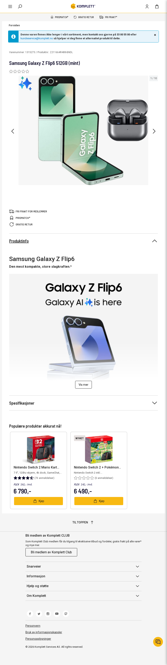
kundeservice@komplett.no (37, 38)
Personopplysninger (38, 638)
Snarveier (34, 566)
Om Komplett (36, 596)
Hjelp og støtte (37, 586)
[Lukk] (155, 35)
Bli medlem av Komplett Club (51, 552)
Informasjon (36, 576)
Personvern (32, 625)
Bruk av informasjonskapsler (43, 632)
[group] (83, 130)
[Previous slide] (12, 131)
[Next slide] (154, 131)
